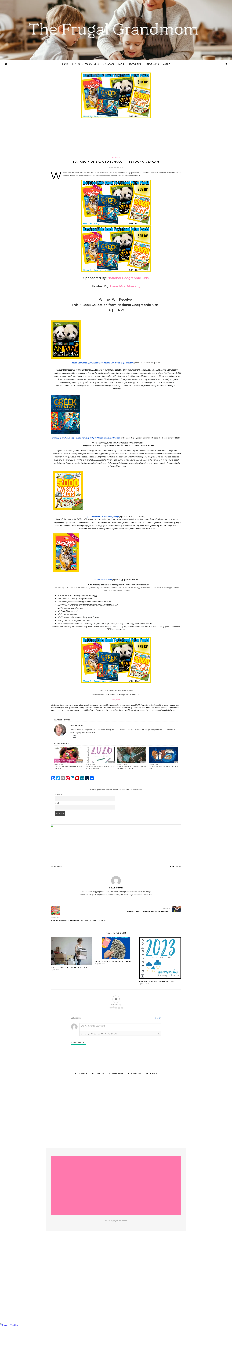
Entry (114, 700)
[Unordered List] (98, 1033)
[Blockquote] (102, 1033)
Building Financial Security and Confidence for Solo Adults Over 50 (131, 767)
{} (112, 1033)
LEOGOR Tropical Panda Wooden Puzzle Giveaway (68, 767)
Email (57, 803)
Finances (143, 762)
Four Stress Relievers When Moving (69, 967)
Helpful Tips (134, 64)
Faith (121, 64)
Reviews (76, 64)
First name (59, 794)
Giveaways (108, 64)
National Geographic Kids (128, 278)
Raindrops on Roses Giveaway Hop (156, 981)
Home (65, 64)
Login (158, 1018)
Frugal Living (92, 64)
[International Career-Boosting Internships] (176, 909)
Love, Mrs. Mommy (125, 286)
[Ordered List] (95, 1033)
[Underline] (88, 1033)
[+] (115, 1033)
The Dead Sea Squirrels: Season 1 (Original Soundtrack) (163, 767)
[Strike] (92, 1033)
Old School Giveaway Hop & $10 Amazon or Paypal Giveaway (100, 767)
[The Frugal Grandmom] (116, 1185)
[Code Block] (105, 1033)
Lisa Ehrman (57, 866)
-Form (118, 700)
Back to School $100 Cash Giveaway (113, 961)
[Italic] (85, 1033)
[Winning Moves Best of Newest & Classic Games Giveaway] (55, 910)
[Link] (109, 1033)
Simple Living (152, 64)
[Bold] (81, 1033)
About (166, 64)
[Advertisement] (116, 137)
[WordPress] (74, 736)
